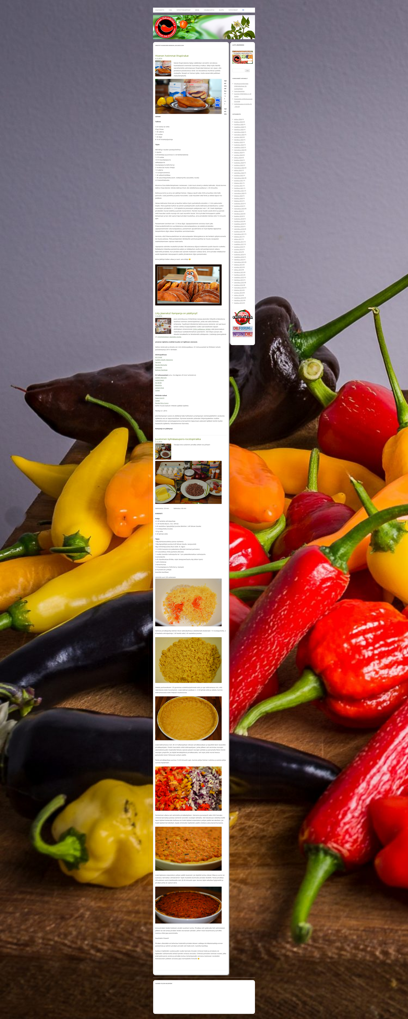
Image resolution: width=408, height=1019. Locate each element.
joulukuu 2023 (238, 165)
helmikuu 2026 (238, 129)
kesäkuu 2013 (238, 303)
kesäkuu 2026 (238, 122)
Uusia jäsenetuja (239, 91)
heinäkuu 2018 (238, 214)
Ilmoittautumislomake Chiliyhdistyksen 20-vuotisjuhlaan (241, 86)
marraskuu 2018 (239, 208)
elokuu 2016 (238, 252)
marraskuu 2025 (239, 135)
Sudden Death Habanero (164, 360)
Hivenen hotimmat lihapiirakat (172, 55)
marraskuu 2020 (239, 193)
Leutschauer (159, 380)
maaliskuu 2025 (239, 147)
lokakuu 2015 (238, 265)
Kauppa (221, 10)
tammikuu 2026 (239, 132)
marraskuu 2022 (239, 178)
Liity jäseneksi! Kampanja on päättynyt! (176, 313)
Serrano (158, 362)
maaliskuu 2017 (239, 244)
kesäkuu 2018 (238, 216)
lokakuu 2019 (238, 201)
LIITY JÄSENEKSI (238, 45)
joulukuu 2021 (238, 180)
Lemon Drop (159, 388)
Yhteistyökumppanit (184, 10)
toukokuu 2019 (239, 203)
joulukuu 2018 (238, 206)
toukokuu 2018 (239, 219)
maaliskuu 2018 (239, 224)
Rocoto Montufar (161, 365)
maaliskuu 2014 (239, 298)
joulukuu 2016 (238, 247)
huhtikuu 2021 (238, 188)
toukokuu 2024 (239, 163)
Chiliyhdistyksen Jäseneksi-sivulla (169, 337)
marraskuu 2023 (239, 168)
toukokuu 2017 (239, 242)
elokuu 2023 (238, 170)
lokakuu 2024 (238, 152)
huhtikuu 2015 (238, 275)
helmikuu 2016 (238, 259)
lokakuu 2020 (238, 196)
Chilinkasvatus (209, 10)
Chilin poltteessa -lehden (202, 329)
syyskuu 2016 (238, 249)
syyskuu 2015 (238, 267)
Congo (157, 390)
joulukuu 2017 (238, 231)
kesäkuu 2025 (238, 142)
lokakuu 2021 (238, 183)
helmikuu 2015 (238, 280)
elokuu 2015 (238, 270)
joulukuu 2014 (238, 285)
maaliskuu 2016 (239, 257)
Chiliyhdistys (159, 10)
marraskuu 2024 (239, 150)
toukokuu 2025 (239, 145)
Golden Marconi (161, 378)
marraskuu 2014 (239, 288)
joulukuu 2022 (238, 175)
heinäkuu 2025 (238, 140)
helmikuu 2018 (238, 226)
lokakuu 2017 (238, 237)
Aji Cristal (158, 357)
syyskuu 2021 (238, 186)
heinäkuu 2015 (238, 272)
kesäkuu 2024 (238, 160)
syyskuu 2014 (238, 293)
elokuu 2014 (238, 295)
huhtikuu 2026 (238, 124)
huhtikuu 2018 (238, 221)
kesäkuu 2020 (238, 198)
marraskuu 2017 (239, 234)
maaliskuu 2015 (239, 277)
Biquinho (158, 385)
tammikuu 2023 (239, 173)
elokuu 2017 (238, 239)
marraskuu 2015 (239, 262)
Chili (170, 10)
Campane (158, 367)
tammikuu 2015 (239, 282)
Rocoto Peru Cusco (161, 403)
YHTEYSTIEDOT (233, 10)
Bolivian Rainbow (161, 370)
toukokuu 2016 (239, 254)
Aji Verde (158, 383)
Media (197, 10)
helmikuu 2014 (238, 300)
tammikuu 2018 (239, 229)
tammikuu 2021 (239, 191)
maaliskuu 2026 (239, 127)
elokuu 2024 (238, 158)
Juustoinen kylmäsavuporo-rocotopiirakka (178, 439)
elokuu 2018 (238, 211)
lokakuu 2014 (238, 290)
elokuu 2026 (238, 119)
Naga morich (159, 398)
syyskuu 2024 (238, 155)
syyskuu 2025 (238, 137)
